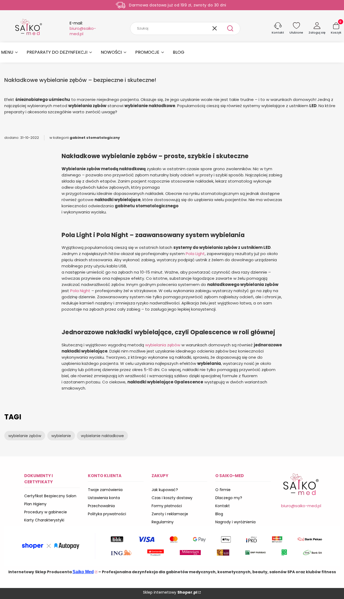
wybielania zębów (162, 345)
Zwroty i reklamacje (170, 514)
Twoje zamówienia (105, 489)
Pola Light (195, 253)
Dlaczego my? (228, 497)
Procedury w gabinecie (45, 512)
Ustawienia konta (104, 497)
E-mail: (83, 28)
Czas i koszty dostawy (172, 497)
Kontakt (222, 506)
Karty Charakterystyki (44, 520)
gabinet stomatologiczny (95, 137)
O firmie (223, 489)
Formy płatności (167, 506)
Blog (219, 514)
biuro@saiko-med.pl (301, 506)
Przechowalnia (101, 506)
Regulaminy (163, 522)
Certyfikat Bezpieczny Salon (50, 496)
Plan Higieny (35, 504)
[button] (230, 28)
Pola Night (80, 290)
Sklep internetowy (170, 592)
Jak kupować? (165, 489)
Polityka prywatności (107, 514)
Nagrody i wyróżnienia (235, 522)
